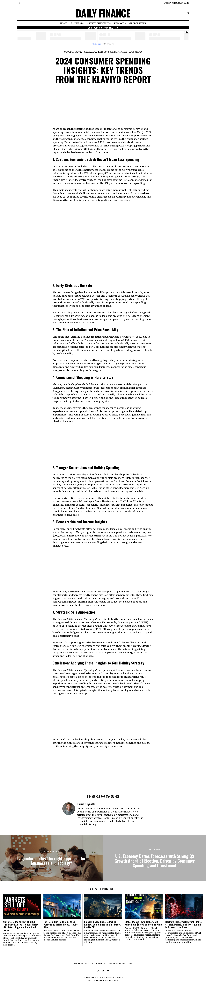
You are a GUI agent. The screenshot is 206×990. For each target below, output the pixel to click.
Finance (122, 52)
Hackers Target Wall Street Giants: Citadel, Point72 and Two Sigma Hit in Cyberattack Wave (183, 924)
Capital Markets (93, 52)
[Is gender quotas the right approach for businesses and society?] (51, 858)
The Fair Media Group (107, 980)
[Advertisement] (103, 107)
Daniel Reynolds (86, 804)
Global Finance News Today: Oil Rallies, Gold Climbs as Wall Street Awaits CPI (102, 924)
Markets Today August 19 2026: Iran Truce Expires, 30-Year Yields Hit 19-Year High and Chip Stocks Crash (20, 925)
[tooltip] (89, 796)
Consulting (110, 52)
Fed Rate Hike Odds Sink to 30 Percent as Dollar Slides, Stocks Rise (60, 924)
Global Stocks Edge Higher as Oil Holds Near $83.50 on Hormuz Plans (143, 923)
